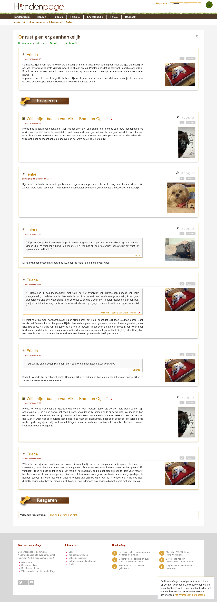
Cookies (72, 564)
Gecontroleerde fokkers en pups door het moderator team (134, 560)
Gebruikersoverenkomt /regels (82, 560)
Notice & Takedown (77, 557)
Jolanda (34, 229)
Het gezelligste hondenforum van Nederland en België (134, 553)
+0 (182, 58)
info (176, 594)
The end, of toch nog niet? (64, 515)
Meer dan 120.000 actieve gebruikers (131, 567)
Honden (41, 16)
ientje (31, 174)
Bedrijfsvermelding (30, 568)
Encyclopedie (95, 16)
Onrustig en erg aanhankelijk (63, 43)
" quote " (190, 58)
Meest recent (19, 22)
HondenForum (25, 43)
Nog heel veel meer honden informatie (179, 567)
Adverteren (26, 561)
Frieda (32, 54)
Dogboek (130, 16)
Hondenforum (21, 16)
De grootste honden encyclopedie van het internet (180, 560)
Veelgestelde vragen (78, 554)
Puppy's (58, 16)
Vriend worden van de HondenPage (38, 571)
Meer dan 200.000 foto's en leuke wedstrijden (179, 553)
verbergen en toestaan (192, 594)
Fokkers (75, 16)
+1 (182, 233)
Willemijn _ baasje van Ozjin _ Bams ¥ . (120, 312)
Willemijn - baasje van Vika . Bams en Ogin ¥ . (69, 118)
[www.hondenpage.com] (40, 12)
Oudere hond (41, 43)
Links (70, 551)
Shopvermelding (29, 565)
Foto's (114, 16)
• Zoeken (69, 22)
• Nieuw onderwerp (36, 22)
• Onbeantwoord (54, 22)
